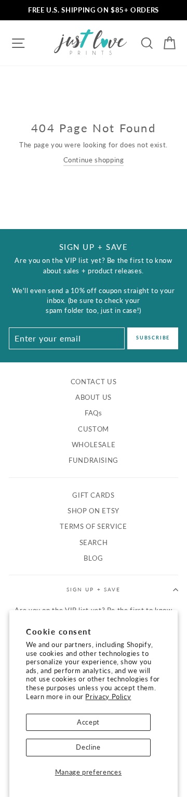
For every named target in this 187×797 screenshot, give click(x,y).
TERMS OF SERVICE (93, 526)
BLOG (93, 558)
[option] (93, 10)
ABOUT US (93, 397)
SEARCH (93, 542)
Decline (88, 747)
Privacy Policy (108, 696)
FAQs (93, 413)
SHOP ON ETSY (93, 511)
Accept (88, 722)
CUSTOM (93, 429)
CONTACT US (93, 381)
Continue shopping (93, 160)
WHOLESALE (94, 444)
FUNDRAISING (93, 460)
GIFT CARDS (93, 495)
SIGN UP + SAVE (93, 589)
